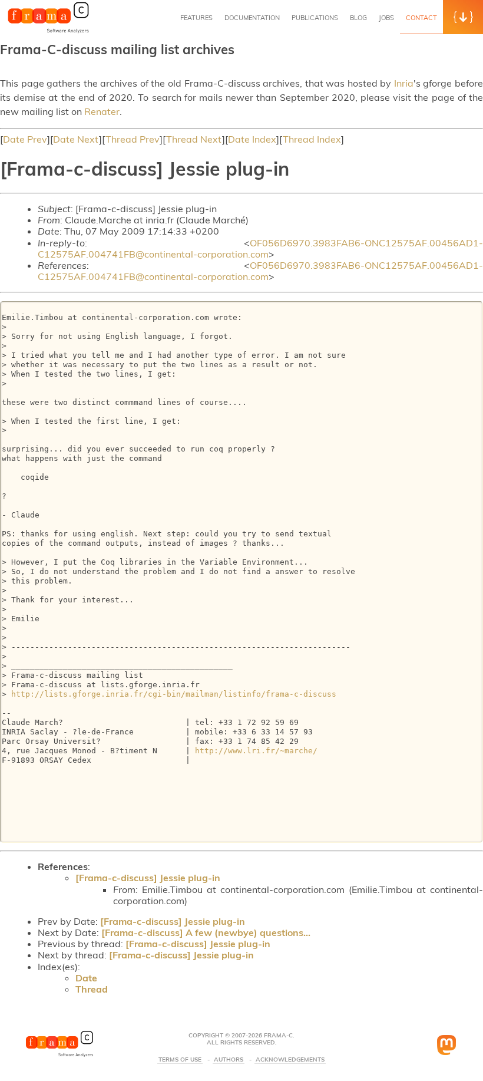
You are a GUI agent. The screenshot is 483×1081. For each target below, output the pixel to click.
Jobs (386, 18)
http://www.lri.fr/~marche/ (256, 750)
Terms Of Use (179, 1059)
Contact (421, 18)
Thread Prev (132, 139)
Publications (315, 18)
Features (196, 18)
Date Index (252, 139)
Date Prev (25, 139)
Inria (403, 83)
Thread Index (312, 139)
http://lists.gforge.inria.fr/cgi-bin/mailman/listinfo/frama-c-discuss (173, 694)
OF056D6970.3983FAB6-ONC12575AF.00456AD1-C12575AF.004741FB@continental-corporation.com (260, 248)
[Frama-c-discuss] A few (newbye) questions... (205, 932)
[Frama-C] (48, 32)
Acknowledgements (290, 1059)
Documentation (252, 18)
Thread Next (194, 139)
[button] (463, 17)
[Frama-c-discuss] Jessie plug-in (147, 878)
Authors (228, 1059)
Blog (358, 18)
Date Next (76, 139)
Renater (102, 111)
